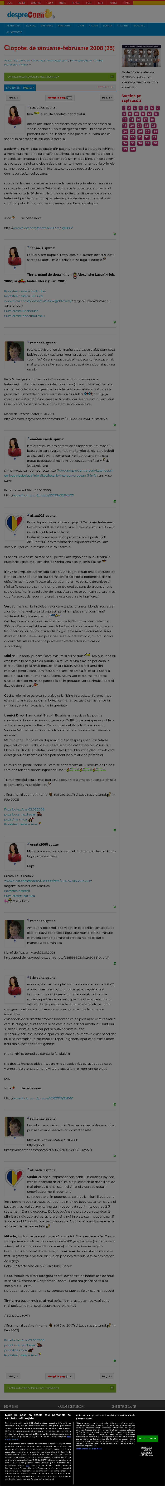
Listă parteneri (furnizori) (89, 1449)
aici (27, 1465)
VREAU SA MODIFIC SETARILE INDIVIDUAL (146, 1451)
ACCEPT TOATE (147, 1438)
